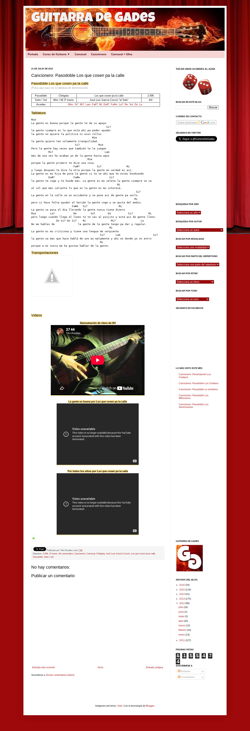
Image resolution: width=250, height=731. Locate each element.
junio (181, 611)
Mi (100, 104)
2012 (182, 603)
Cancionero (98, 54)
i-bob (119, 705)
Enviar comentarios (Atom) (60, 675)
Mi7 (82, 104)
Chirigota (100, 553)
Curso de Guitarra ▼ (56, 54)
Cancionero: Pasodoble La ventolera (198, 389)
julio (181, 607)
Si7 (76, 104)
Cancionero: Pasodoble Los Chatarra (198, 383)
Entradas (185, 671)
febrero (183, 630)
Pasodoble (38, 557)
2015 (182, 589)
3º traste (53, 553)
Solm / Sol (48, 557)
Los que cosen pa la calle (143, 553)
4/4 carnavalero (65, 553)
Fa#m (114, 104)
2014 (182, 594)
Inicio (100, 667)
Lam (88, 104)
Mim (70, 104)
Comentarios (187, 677)
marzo (182, 625)
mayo (182, 616)
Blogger (150, 705)
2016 (182, 585)
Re (126, 104)
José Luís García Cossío (118, 553)
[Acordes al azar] (197, 84)
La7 (121, 104)
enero (182, 634)
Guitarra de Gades (93, 19)
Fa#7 (95, 104)
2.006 (45, 553)
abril (181, 621)
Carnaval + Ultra (121, 54)
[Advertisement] (93, 59)
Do (136, 104)
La (140, 104)
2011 (182, 640)
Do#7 (106, 104)
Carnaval (80, 54)
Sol (131, 104)
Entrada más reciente (43, 667)
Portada (33, 54)
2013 (182, 598)
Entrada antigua (154, 667)
